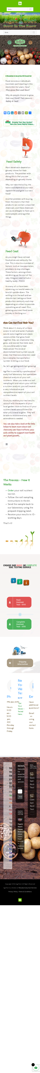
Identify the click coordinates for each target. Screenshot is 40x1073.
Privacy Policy (13, 892)
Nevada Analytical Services (28, 888)
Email (19, 788)
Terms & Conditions (25, 892)
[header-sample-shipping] (20, 643)
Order (11, 490)
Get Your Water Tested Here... (20, 708)
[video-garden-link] (20, 121)
